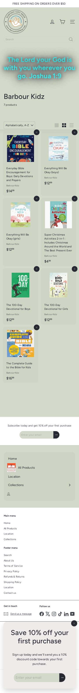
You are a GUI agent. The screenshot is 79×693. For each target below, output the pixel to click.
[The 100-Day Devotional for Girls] (58, 296)
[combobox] (39, 39)
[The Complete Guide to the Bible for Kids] (20, 355)
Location (8, 533)
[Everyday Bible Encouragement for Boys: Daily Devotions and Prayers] (20, 164)
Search (8, 555)
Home (7, 523)
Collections (10, 539)
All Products (10, 528)
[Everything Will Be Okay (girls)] (20, 226)
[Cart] (62, 21)
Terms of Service (13, 565)
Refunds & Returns (14, 576)
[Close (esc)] (74, 623)
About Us (9, 560)
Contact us (10, 592)
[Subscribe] (62, 677)
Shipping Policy (12, 582)
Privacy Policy (12, 571)
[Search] (70, 39)
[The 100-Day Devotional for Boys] (20, 296)
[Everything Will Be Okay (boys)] (58, 160)
